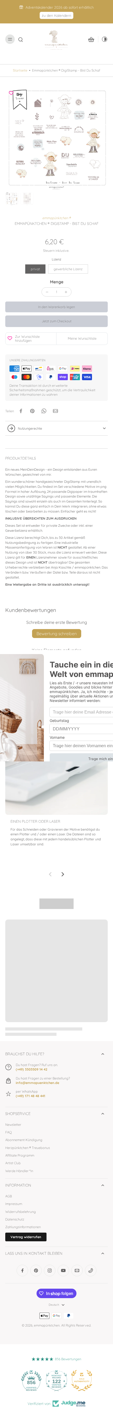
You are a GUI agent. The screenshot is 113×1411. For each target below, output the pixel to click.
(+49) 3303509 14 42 (31, 1069)
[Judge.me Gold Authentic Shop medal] (81, 1380)
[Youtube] (63, 1270)
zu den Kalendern (56, 15)
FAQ (8, 1132)
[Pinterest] (36, 1270)
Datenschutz (14, 1219)
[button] (56, 307)
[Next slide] (62, 874)
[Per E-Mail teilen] (55, 411)
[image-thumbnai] (11, 198)
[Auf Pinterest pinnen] (32, 411)
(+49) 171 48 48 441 (30, 1096)
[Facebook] (22, 1270)
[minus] (47, 292)
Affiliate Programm (19, 1155)
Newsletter (13, 1124)
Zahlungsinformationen (23, 1227)
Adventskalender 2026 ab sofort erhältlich (59, 7)
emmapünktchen (47, 1325)
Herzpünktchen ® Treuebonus (27, 1148)
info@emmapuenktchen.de (37, 1083)
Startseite (20, 70)
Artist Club (13, 1163)
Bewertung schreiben (57, 633)
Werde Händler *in (19, 1171)
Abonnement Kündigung (23, 1140)
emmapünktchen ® (56, 218)
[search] (20, 39)
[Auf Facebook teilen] (21, 411)
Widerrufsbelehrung (20, 1211)
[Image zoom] (56, 138)
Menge (56, 281)
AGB (8, 1196)
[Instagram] (49, 1270)
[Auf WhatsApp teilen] (44, 411)
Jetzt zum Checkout (56, 321)
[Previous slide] (50, 874)
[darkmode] (103, 39)
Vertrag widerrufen (26, 1237)
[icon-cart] (91, 39)
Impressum (13, 1204)
